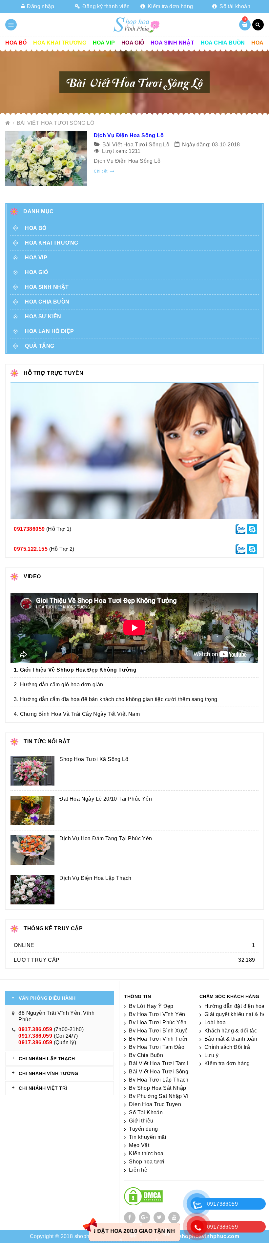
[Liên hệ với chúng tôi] (240, 528)
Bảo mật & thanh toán (230, 1039)
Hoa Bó (16, 43)
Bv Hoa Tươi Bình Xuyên (160, 1030)
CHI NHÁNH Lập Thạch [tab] (47, 1058)
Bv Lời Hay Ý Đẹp (151, 1006)
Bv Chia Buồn (146, 1055)
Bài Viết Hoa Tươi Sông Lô (55, 123)
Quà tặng (39, 346)
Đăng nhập (40, 6)
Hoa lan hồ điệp (49, 331)
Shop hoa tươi (146, 1161)
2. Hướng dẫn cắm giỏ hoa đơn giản (58, 684)
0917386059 (29, 529)
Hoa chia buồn (223, 43)
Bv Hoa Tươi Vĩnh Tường (160, 1039)
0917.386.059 (35, 1029)
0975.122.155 (31, 549)
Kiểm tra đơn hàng (169, 6)
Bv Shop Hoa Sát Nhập (157, 1088)
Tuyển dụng (143, 1129)
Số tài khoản (234, 6)
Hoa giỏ (132, 43)
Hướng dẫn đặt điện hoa (234, 1006)
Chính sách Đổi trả (227, 1047)
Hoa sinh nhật (172, 43)
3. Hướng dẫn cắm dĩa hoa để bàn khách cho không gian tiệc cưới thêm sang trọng (115, 699)
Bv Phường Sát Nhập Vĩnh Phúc (169, 1096)
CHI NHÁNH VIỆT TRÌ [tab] (43, 1088)
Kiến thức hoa (146, 1153)
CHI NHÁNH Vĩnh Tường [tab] (48, 1073)
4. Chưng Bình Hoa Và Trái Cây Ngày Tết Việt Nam (77, 714)
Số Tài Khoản (146, 1112)
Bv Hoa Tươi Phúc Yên (157, 1022)
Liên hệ (138, 1170)
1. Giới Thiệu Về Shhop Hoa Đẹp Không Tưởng (75, 670)
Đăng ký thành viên (105, 6)
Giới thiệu (141, 1120)
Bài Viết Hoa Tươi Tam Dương (167, 1063)
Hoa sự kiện (43, 316)
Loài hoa (215, 1022)
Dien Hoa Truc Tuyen (155, 1104)
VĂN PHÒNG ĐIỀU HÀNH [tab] (47, 998)
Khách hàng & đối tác (230, 1030)
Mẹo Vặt (139, 1145)
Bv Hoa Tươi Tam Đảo (156, 1047)
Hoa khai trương (59, 43)
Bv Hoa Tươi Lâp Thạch (158, 1080)
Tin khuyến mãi (147, 1137)
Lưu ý (211, 1055)
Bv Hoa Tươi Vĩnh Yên (157, 1014)
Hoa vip (104, 43)
